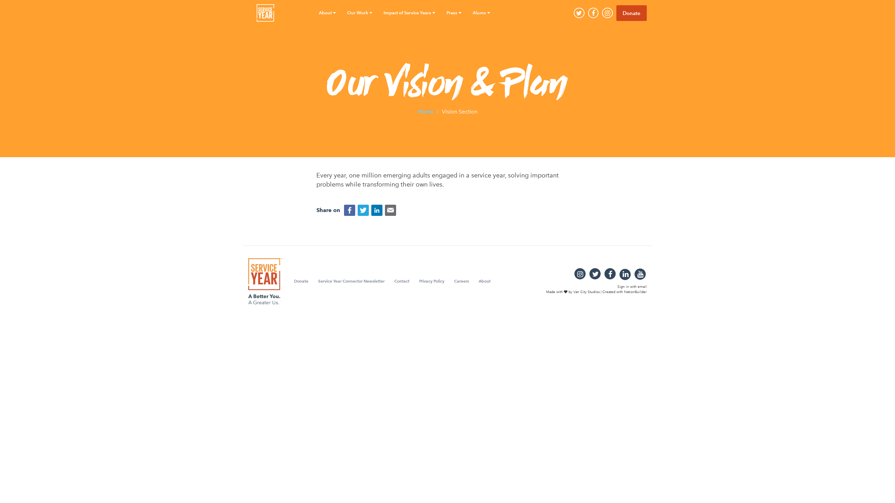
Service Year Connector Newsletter (351, 281)
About (485, 281)
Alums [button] (480, 12)
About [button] (326, 12)
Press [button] (452, 12)
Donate (631, 13)
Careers (461, 281)
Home (426, 111)
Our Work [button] (358, 12)
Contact (401, 281)
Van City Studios (586, 292)
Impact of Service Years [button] (408, 12)
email (642, 287)
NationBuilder (635, 292)
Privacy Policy (431, 281)
